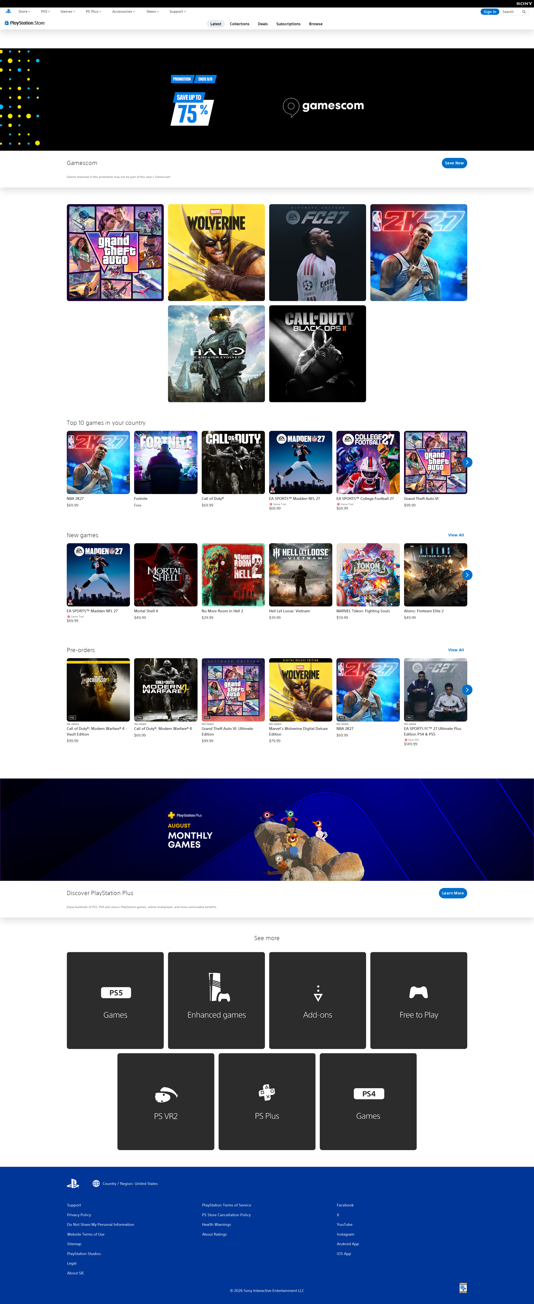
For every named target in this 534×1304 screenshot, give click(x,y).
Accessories (122, 11)
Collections (239, 23)
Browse (315, 23)
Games (66, 11)
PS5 (44, 11)
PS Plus (92, 11)
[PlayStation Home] (8, 12)
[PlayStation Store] (26, 22)
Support (176, 11)
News (151, 11)
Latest (215, 23)
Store (22, 11)
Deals (263, 23)
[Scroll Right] (467, 462)
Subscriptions (288, 23)
